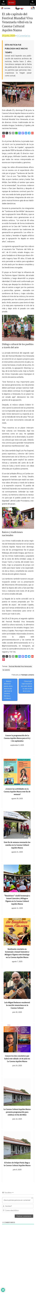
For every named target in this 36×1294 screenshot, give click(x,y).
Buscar (32, 4)
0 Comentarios (23, 35)
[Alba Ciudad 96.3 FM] (18, 8)
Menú (3, 4)
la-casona (6, 670)
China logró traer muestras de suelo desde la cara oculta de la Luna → (26, 686)
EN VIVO (11, 3)
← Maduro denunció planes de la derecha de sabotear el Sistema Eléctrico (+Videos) (8, 689)
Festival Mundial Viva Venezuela (20, 666)
